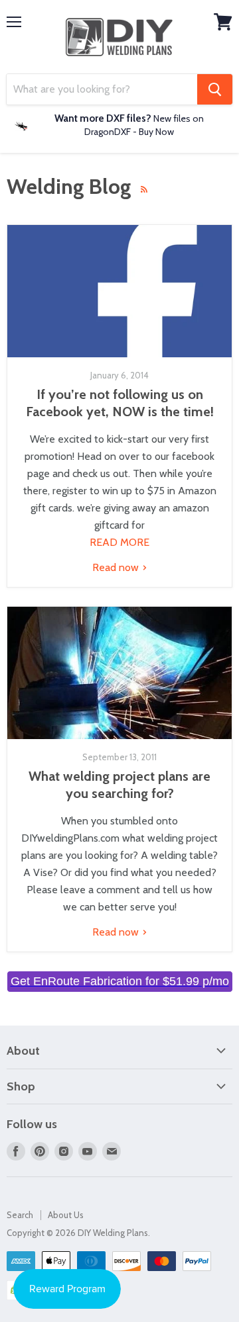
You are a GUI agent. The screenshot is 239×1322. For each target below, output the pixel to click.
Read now (116, 567)
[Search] (214, 89)
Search (20, 1215)
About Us (66, 1215)
